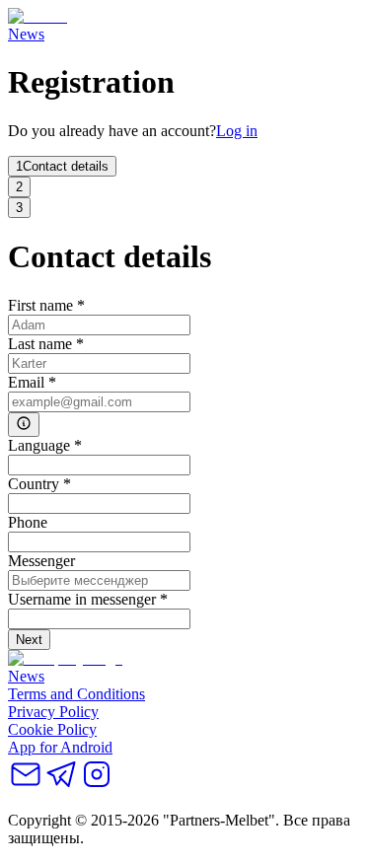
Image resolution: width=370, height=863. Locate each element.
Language (45, 445)
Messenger (41, 560)
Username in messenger (88, 599)
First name (46, 305)
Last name (46, 343)
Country (39, 483)
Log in (237, 130)
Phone (27, 522)
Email (32, 382)
